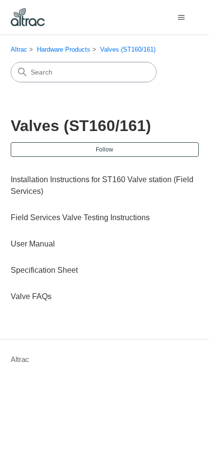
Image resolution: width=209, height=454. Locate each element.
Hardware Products (63, 49)
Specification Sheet (44, 270)
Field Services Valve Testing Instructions (80, 217)
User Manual (33, 244)
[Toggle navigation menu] (181, 17)
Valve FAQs (31, 296)
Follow (104, 149)
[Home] (28, 17)
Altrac (19, 49)
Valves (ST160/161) (128, 49)
